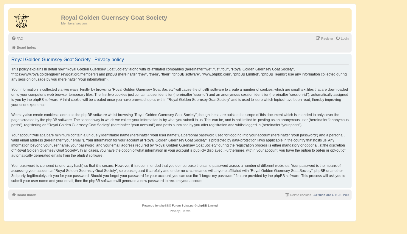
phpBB (164, 205)
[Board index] (35, 19)
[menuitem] (17, 38)
